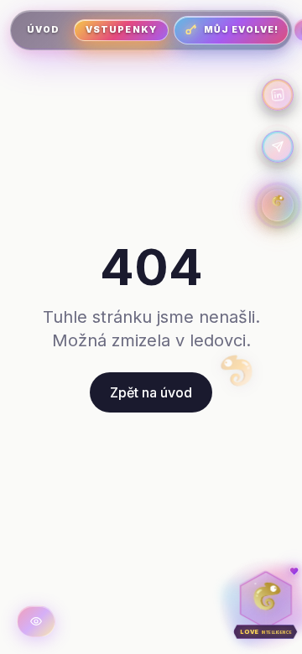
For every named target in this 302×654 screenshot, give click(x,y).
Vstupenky (121, 29)
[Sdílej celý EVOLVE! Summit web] (278, 147)
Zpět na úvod (151, 392)
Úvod (43, 29)
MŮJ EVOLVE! (241, 29)
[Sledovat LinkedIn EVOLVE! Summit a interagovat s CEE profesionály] (278, 95)
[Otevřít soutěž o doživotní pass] (278, 205)
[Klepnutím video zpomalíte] (36, 621)
